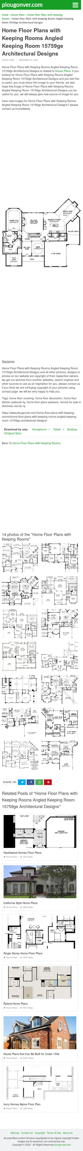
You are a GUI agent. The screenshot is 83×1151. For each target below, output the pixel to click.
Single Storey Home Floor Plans (22, 953)
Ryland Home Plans (15, 1003)
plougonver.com (22, 4)
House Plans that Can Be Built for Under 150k (31, 1054)
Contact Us (27, 1132)
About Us (68, 1132)
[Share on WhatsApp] (39, 782)
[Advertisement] (41, 155)
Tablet (57, 429)
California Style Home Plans (20, 903)
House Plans (8, 60)
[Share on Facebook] (30, 782)
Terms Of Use (54, 1132)
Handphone (39, 429)
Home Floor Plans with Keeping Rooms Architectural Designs (35, 601)
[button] (75, 4)
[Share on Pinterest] (48, 782)
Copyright (40, 1132)
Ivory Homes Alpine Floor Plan (22, 1104)
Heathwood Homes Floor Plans (22, 852)
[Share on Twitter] (22, 782)
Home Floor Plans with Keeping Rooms (36, 443)
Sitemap (15, 1132)
